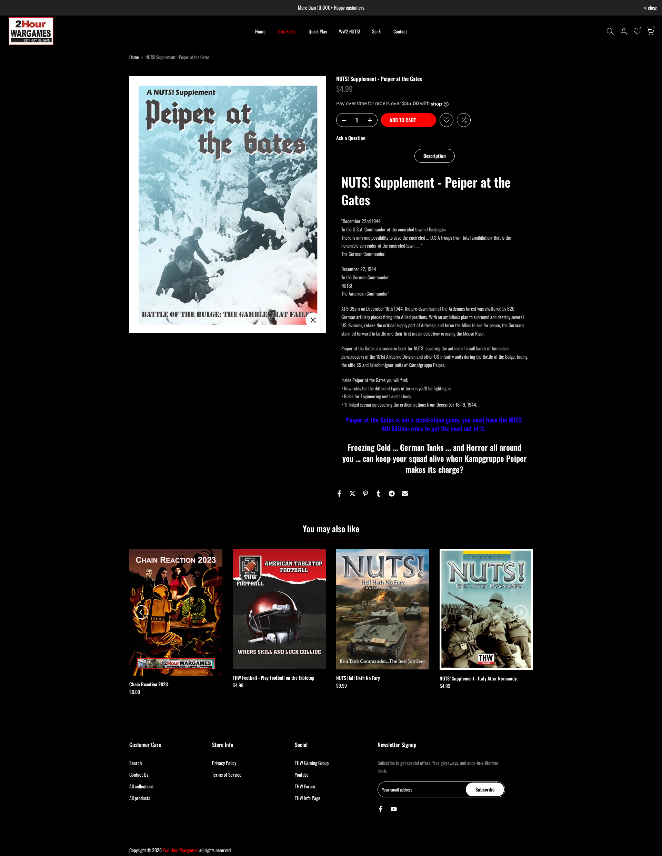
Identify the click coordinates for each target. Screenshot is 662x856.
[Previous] (141, 612)
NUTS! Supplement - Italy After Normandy (478, 678)
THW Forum (305, 786)
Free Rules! (287, 31)
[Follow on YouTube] (394, 809)
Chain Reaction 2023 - (149, 684)
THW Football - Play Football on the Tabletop (273, 677)
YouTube (302, 774)
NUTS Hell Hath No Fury (358, 677)
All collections (141, 786)
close (13, 7)
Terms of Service (226, 774)
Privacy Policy (224, 762)
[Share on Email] (405, 493)
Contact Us (138, 774)
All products (139, 798)
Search (135, 762)
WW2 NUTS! (349, 31)
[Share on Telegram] (392, 493)
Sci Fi (376, 31)
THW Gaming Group (312, 762)
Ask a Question (350, 137)
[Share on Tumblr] (378, 493)
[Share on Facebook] (339, 493)
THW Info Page (307, 798)
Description (434, 155)
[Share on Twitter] (352, 493)
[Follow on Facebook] (381, 809)
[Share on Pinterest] (365, 493)
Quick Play (318, 31)
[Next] (521, 612)
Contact (400, 31)
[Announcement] (331, 7)
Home (260, 31)
